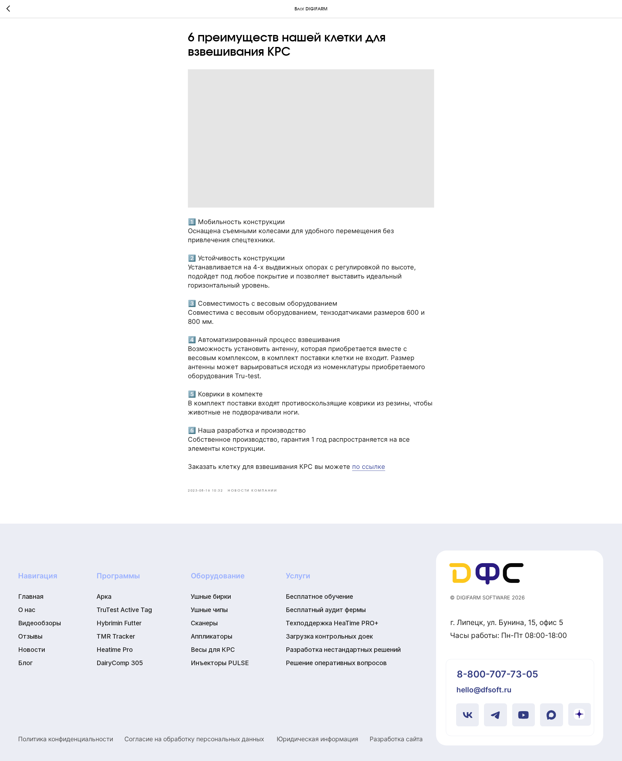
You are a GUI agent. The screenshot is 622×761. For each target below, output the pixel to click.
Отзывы (30, 636)
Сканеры (204, 623)
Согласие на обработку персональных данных (194, 739)
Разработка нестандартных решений (343, 649)
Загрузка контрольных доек (329, 636)
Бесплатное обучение (319, 596)
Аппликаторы (211, 636)
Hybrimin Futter (119, 623)
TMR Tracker (116, 636)
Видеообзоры (39, 623)
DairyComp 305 (120, 663)
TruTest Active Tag (124, 610)
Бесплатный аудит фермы (326, 610)
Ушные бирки (211, 596)
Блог (25, 663)
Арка (104, 596)
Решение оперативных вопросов (336, 663)
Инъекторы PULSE (220, 663)
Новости (31, 649)
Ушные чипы (209, 610)
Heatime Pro (115, 649)
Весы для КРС (213, 649)
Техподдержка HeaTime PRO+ (332, 623)
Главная (30, 596)
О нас (26, 610)
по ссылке (368, 467)
